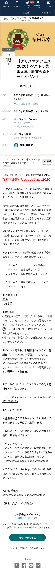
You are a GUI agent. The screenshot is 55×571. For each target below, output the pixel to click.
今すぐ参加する (27, 537)
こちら (28, 548)
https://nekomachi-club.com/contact (27, 460)
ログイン (46, 12)
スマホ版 (7, 303)
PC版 (5, 299)
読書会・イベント (27, 20)
